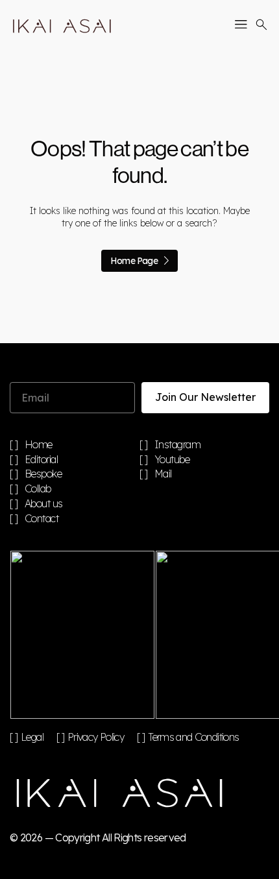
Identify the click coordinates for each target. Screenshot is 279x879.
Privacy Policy (95, 736)
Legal (32, 736)
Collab (38, 489)
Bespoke (43, 474)
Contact (42, 519)
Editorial (41, 460)
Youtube (172, 460)
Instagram (177, 445)
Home (39, 445)
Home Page (134, 261)
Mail (163, 474)
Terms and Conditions (193, 736)
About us (44, 504)
